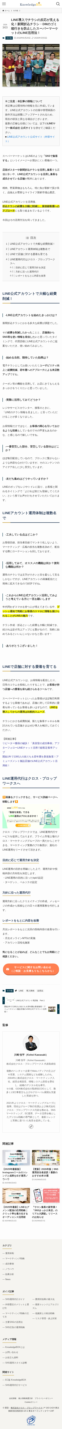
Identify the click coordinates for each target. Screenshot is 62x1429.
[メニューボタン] (4, 4)
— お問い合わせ (10, 1352)
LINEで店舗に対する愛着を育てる (29, 254)
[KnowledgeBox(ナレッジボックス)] (31, 4)
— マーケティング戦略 (13, 1258)
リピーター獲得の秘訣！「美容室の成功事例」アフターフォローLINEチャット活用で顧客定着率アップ (31, 747)
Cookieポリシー (31, 1402)
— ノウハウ (8, 1269)
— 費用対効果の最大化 (43, 1299)
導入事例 (30, 991)
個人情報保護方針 (25, 1398)
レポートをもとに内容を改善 (31, 276)
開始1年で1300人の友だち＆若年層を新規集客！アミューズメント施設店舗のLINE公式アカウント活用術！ (30, 761)
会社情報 (12, 1398)
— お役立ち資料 (10, 1357)
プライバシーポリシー (44, 1398)
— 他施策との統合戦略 (43, 1313)
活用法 (40, 991)
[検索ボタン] (58, 4)
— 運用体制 (8, 1253)
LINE (21, 991)
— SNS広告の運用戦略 (13, 1327)
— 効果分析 (8, 1274)
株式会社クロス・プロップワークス (26, 1408)
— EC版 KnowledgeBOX (14, 1380)
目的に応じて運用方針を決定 (31, 267)
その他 (9, 38)
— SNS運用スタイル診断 (14, 1363)
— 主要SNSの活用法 (12, 1322)
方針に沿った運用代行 (27, 271)
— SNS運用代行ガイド (13, 1299)
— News (6, 1279)
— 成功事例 (8, 1264)
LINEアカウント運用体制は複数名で (30, 249)
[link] (31, 1126)
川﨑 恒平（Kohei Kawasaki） (31, 1054)
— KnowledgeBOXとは (13, 1347)
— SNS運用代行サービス (14, 1385)
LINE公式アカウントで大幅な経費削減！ (32, 243)
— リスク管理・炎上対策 (44, 1318)
